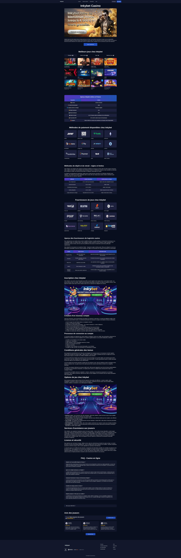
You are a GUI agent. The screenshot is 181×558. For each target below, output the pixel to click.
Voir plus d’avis (90, 534)
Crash (96, 55)
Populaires (70, 55)
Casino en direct (83, 55)
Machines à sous (110, 55)
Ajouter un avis (110, 517)
